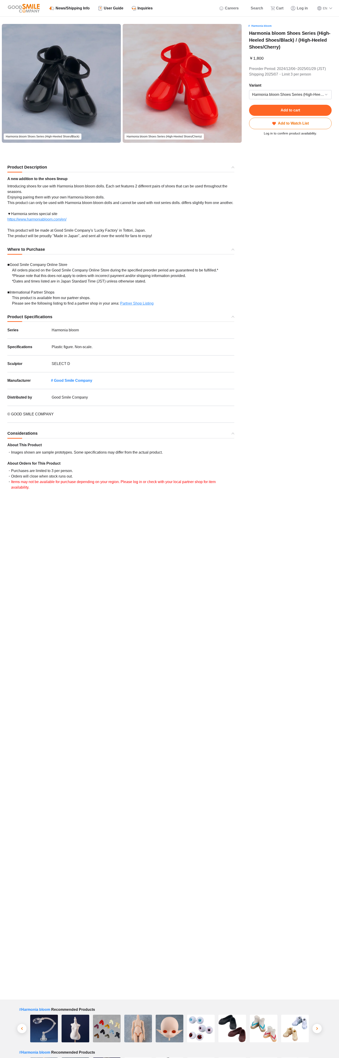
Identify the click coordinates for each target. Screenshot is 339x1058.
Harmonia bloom (261, 25)
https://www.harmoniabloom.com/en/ (36, 219)
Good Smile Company (73, 380)
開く (250, 95)
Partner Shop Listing (137, 303)
